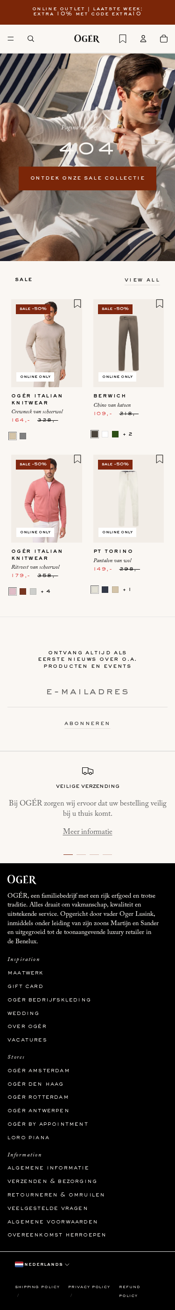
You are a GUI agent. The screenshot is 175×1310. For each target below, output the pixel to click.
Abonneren (87, 723)
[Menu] (10, 38)
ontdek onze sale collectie (87, 178)
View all (142, 280)
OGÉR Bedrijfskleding (49, 1000)
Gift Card (25, 986)
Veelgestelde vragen (47, 1208)
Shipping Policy (37, 1287)
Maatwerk (25, 973)
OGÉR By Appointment (47, 1124)
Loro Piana (28, 1138)
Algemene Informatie (48, 1168)
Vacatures (27, 1040)
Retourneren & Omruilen (56, 1195)
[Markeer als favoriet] (77, 303)
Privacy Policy (89, 1287)
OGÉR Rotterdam (38, 1098)
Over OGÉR (27, 1027)
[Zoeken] (31, 38)
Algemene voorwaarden (52, 1222)
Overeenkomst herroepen (56, 1235)
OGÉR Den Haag (35, 1084)
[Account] (143, 38)
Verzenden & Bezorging (52, 1182)
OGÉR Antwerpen (38, 1111)
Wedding (23, 1013)
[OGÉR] (87, 39)
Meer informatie (87, 832)
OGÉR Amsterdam (38, 1071)
